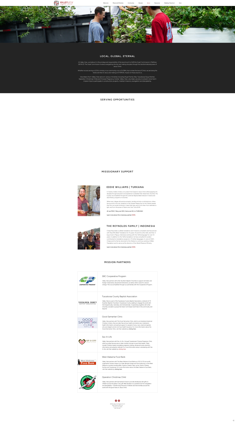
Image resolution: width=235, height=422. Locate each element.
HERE (133, 215)
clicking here (122, 349)
